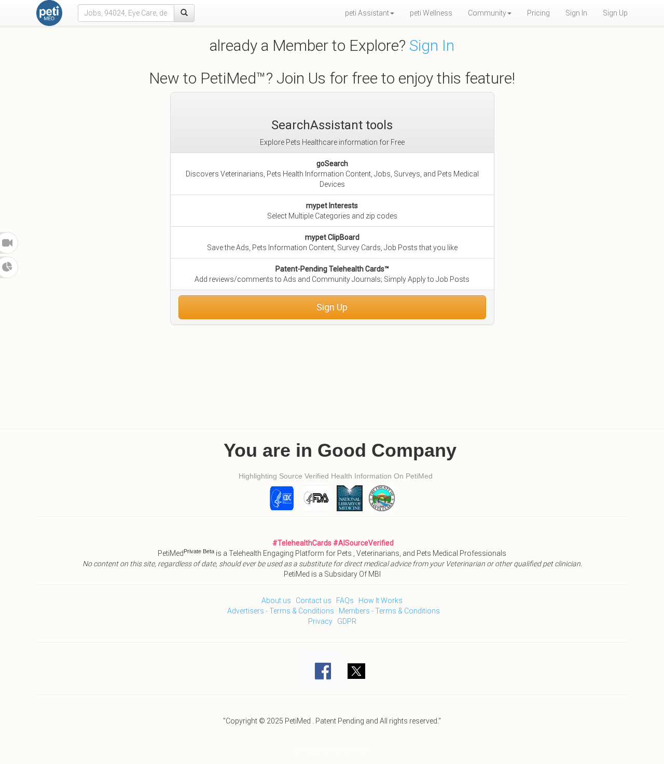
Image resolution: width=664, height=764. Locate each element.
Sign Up (615, 13)
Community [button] (487, 13)
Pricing (538, 13)
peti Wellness (431, 13)
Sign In (576, 13)
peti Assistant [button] (367, 13)
